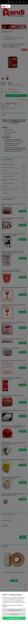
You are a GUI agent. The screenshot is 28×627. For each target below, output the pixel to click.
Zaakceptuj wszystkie (14, 618)
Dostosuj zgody (14, 614)
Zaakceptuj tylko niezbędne (14, 610)
